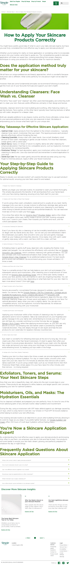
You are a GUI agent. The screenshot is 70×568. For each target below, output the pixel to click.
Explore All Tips (5, 529)
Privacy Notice (63, 545)
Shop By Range (25, 1)
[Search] (62, 3)
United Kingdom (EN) (17, 545)
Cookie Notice (63, 551)
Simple (44, 1)
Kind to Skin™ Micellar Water (38, 215)
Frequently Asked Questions (53, 548)
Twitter (68, 563)
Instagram (64, 563)
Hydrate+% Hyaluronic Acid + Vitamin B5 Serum (23, 295)
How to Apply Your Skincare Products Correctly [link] (29, 11)
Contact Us (53, 552)
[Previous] (25, 538)
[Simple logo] (4, 4)
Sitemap (62, 556)
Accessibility (63, 549)
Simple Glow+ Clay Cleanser (14, 257)
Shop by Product (36, 1)
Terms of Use (63, 547)
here (32, 212)
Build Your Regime (15, 1)
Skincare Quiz (14, 4)
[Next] (44, 538)
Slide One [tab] (35, 538)
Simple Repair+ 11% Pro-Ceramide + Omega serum (45, 292)
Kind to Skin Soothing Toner (24, 275)
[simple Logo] (5, 544)
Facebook (60, 563)
